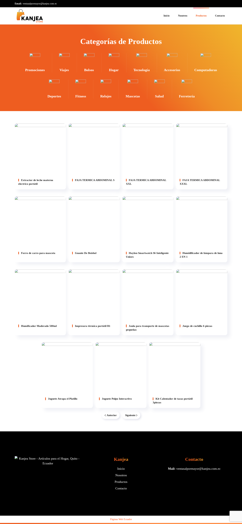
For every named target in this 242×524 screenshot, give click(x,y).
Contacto (220, 15)
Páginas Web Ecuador (121, 519)
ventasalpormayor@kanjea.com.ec (40, 3)
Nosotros (182, 15)
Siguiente (130, 415)
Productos (201, 15)
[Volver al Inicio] (30, 15)
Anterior (112, 415)
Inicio (167, 15)
